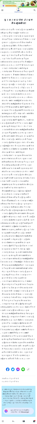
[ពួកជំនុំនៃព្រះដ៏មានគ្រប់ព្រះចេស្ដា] (18, 10)
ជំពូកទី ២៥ (14, 378)
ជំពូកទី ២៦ (14, 381)
